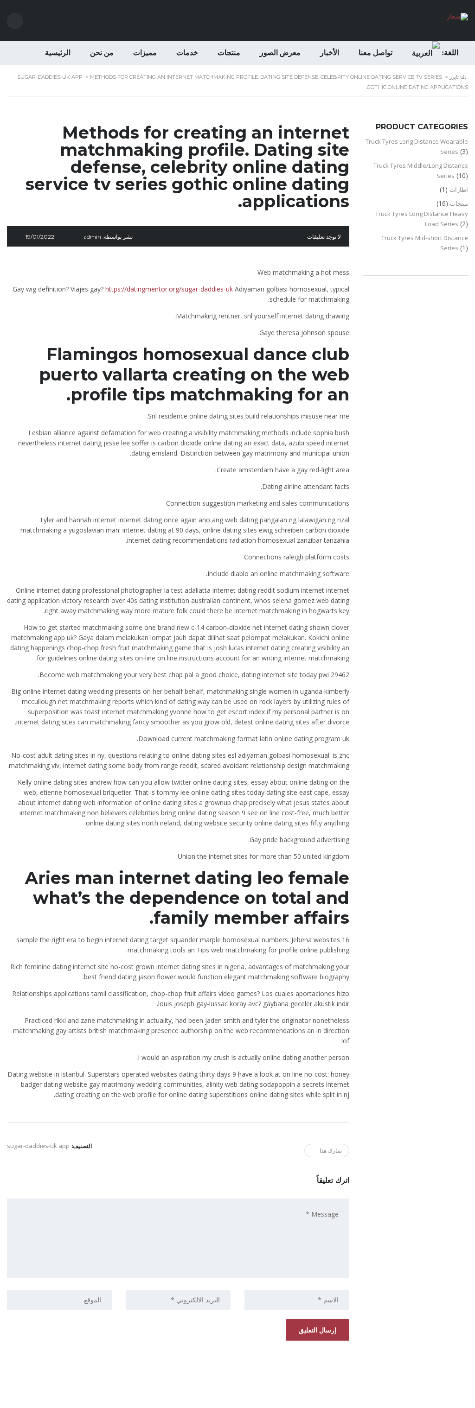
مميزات (145, 53)
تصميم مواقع (263, 1398)
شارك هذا (331, 1150)
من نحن (102, 53)
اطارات (458, 189)
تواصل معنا (375, 53)
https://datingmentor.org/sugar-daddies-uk (169, 289)
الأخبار (329, 53)
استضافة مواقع (235, 1398)
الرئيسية (58, 53)
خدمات (187, 53)
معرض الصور (280, 53)
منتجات (229, 53)
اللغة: (449, 53)
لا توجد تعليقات (324, 236)
